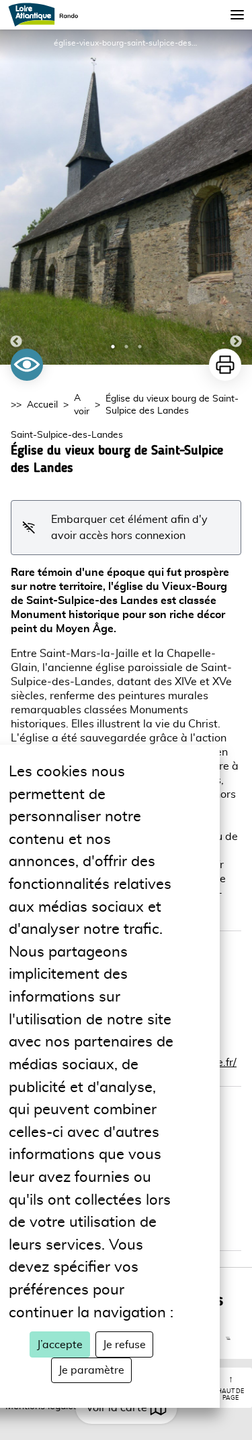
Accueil (42, 405)
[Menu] (237, 15)
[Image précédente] (16, 197)
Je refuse (124, 1344)
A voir (81, 405)
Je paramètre (91, 1370)
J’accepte (60, 1344)
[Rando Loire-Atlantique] (47, 14)
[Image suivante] (236, 197)
